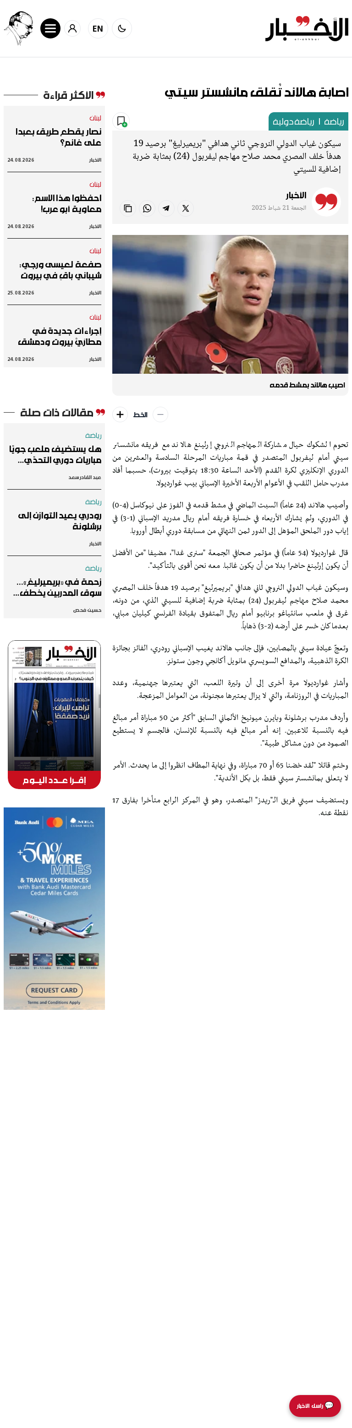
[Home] (306, 28)
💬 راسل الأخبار (315, 1406)
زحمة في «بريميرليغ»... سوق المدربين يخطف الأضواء (59, 587)
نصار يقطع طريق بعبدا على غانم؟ (58, 137)
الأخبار (296, 195)
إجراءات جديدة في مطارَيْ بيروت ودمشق (59, 336)
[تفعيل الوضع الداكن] (122, 28)
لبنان (95, 117)
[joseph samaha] (18, 28)
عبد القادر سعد (84, 477)
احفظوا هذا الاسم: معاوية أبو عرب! (67, 203)
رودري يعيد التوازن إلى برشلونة (59, 521)
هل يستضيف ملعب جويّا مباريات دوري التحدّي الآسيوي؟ (55, 454)
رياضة (334, 121)
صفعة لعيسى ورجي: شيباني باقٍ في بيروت (60, 270)
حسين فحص (87, 609)
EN (98, 28)
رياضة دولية (293, 121)
